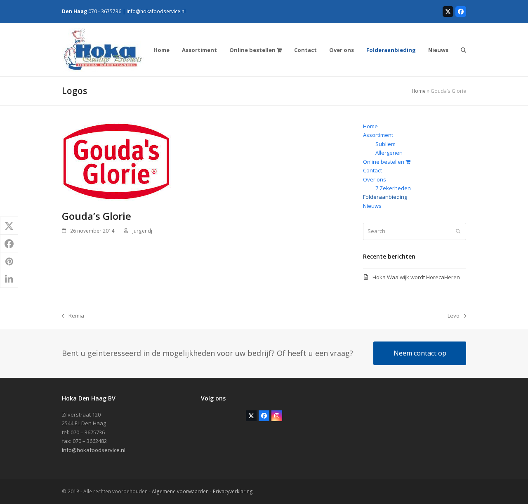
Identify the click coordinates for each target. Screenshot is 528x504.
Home (419, 90)
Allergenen (389, 152)
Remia (73, 316)
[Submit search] (458, 231)
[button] (463, 50)
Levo (454, 316)
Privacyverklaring (233, 491)
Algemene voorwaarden (180, 491)
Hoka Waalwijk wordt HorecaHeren (416, 277)
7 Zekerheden (393, 188)
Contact (372, 170)
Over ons (374, 179)
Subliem (385, 144)
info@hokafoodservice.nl (156, 11)
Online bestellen (384, 161)
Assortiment (378, 135)
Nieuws (372, 206)
